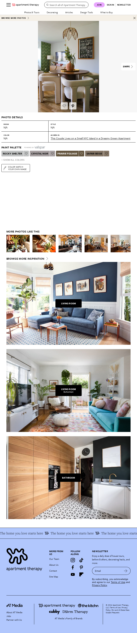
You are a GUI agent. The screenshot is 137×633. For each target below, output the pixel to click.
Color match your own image (17, 168)
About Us (53, 565)
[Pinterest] (81, 567)
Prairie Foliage (67, 153)
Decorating (52, 12)
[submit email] (126, 571)
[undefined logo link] (25, 4)
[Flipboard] (81, 574)
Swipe (126, 66)
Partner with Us (14, 620)
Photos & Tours (31, 12)
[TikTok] (81, 560)
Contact (53, 570)
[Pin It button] (72, 105)
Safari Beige (94, 153)
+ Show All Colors (12, 160)
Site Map (53, 576)
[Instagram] (73, 560)
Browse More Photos (13, 17)
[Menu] (8, 5)
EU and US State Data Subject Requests (117, 611)
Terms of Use (118, 582)
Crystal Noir (39, 153)
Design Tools (86, 12)
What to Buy (106, 12)
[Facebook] (73, 567)
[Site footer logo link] (25, 559)
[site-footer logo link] (14, 606)
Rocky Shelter (12, 153)
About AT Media (14, 612)
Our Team (54, 559)
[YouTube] (73, 574)
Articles (69, 12)
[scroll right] (128, 243)
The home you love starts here (66, 533)
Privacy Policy (99, 585)
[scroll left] (9, 243)
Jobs (8, 616)
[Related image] (18, 243)
